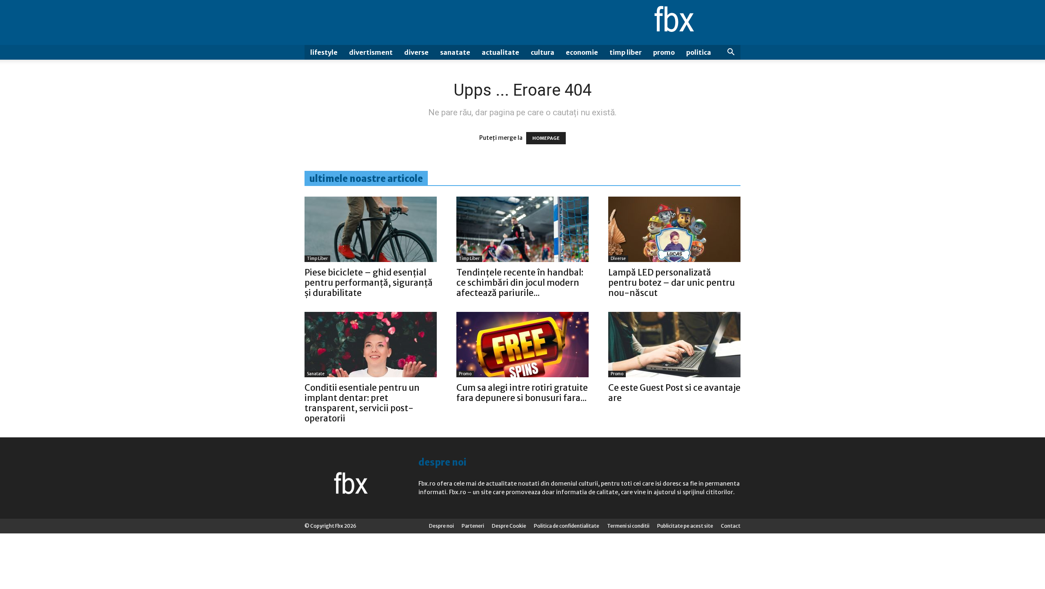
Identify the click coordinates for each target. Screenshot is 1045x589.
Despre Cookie (509, 526)
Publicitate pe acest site (685, 526)
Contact (730, 526)
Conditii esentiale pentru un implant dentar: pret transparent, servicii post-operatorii (362, 403)
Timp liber (625, 52)
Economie (582, 52)
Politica (698, 52)
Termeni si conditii (628, 526)
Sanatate (455, 52)
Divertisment (371, 52)
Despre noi (441, 526)
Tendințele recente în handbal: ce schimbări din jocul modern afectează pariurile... (519, 282)
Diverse (416, 52)
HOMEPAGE (546, 138)
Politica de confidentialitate (566, 526)
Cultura (542, 52)
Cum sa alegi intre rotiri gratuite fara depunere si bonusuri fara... (522, 392)
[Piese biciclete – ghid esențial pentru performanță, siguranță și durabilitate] (371, 229)
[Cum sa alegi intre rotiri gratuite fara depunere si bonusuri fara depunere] (522, 344)
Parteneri (473, 526)
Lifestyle (324, 52)
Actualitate (500, 52)
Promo (664, 52)
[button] (730, 53)
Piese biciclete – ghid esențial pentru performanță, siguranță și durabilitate (369, 282)
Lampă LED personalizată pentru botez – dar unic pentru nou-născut (671, 282)
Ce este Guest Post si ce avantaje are (674, 392)
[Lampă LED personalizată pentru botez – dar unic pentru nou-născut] (674, 229)
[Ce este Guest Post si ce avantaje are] (674, 344)
